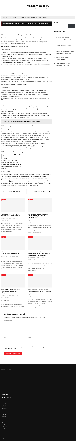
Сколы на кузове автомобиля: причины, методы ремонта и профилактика (38, 215)
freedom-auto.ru (38, 6)
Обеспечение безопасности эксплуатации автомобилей (10, 252)
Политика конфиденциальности (4, 424)
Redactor (7, 220)
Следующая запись (39, 191)
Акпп (4, 199)
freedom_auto (25, 30)
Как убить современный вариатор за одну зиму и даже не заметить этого (64, 39)
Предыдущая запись (14, 191)
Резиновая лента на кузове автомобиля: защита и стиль (10, 215)
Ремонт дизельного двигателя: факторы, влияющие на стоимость (39, 290)
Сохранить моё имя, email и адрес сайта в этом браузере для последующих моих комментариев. (26, 347)
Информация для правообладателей (4, 406)
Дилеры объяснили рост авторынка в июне (63, 58)
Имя (6, 337)
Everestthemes (19, 439)
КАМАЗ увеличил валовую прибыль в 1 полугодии (63, 64)
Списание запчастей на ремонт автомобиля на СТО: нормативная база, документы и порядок (39, 253)
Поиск (56, 22)
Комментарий (8, 320)
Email (30, 337)
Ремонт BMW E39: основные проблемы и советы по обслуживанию (10, 291)
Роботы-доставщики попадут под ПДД (64, 46)
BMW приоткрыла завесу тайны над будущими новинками (65, 52)
